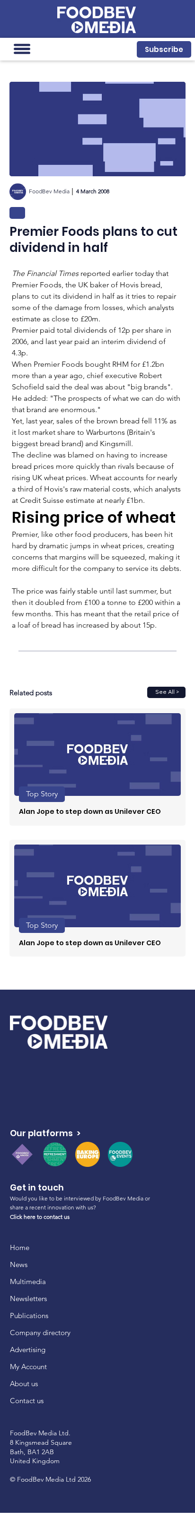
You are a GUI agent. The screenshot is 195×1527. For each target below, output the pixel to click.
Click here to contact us (40, 1216)
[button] (164, 49)
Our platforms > (45, 1133)
